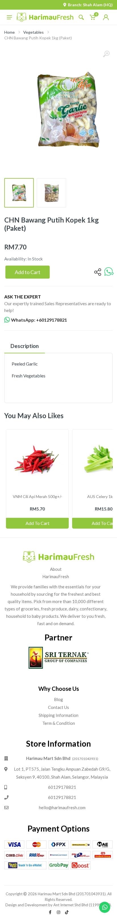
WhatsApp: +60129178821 (39, 319)
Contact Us (58, 707)
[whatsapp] (109, 272)
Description (25, 346)
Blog (58, 699)
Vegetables (33, 32)
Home (9, 32)
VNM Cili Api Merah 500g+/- (37, 496)
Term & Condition (58, 723)
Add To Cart (37, 523)
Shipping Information (58, 715)
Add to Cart (27, 272)
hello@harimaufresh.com (62, 807)
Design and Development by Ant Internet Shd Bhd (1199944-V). (58, 905)
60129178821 (62, 787)
